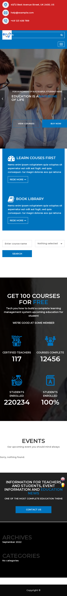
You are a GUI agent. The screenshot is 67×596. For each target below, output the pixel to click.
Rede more (17, 179)
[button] (50, 243)
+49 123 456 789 (20, 20)
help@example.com (22, 12)
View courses (26, 123)
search (17, 253)
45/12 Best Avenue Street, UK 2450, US (32, 4)
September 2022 (12, 542)
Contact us (33, 509)
